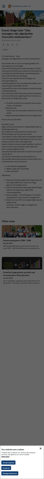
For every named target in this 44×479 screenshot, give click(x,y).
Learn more (5, 456)
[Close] (40, 448)
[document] (22, 462)
